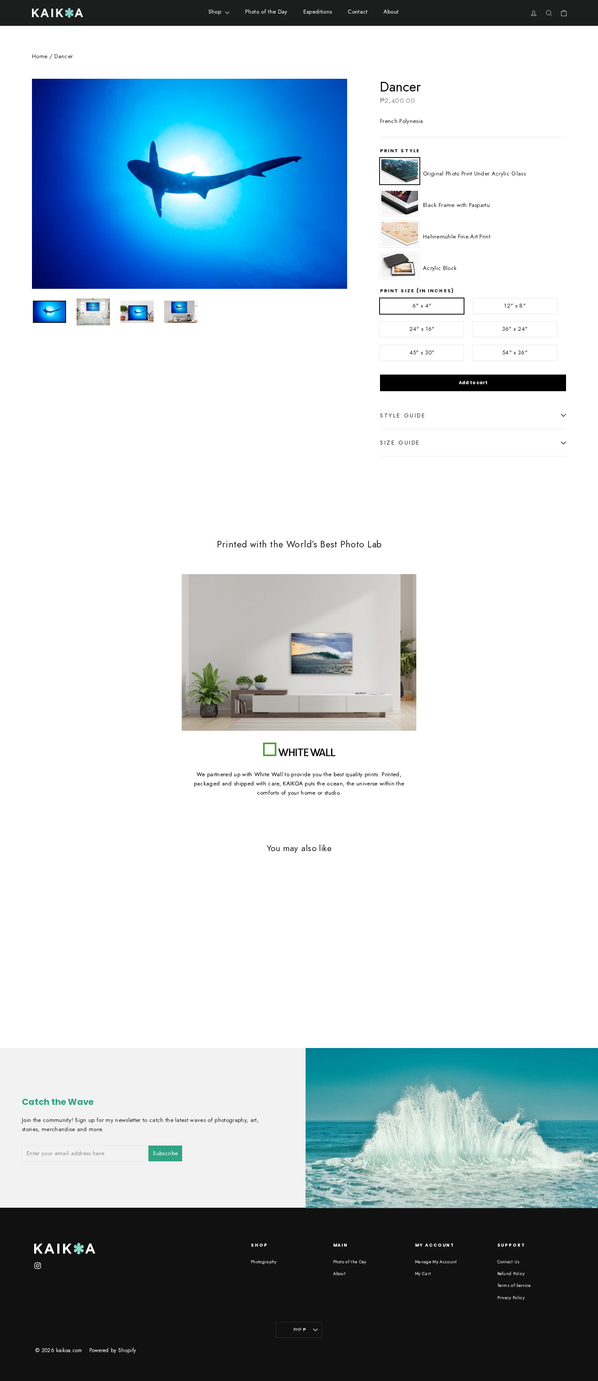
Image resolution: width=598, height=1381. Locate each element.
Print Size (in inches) (417, 291)
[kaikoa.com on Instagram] (37, 1265)
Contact (357, 11)
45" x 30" (422, 352)
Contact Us (508, 1261)
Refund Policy (511, 1273)
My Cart (423, 1273)
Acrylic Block (399, 265)
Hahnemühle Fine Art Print (399, 234)
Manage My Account (436, 1261)
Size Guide (400, 442)
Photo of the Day (266, 11)
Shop (215, 11)
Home (39, 56)
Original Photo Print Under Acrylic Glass (399, 171)
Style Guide (403, 415)
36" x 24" (515, 329)
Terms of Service (514, 1285)
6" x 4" (421, 305)
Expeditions (317, 11)
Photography (264, 1261)
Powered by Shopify (112, 1350)
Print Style (400, 151)
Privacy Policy (511, 1297)
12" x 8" (515, 305)
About (391, 11)
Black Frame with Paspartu (399, 202)
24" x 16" (422, 329)
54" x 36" (515, 352)
